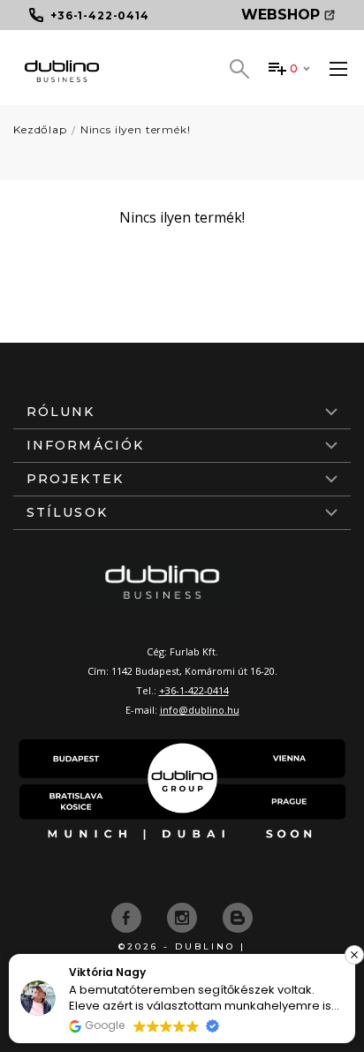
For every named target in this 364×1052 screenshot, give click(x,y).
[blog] (238, 916)
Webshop (280, 14)
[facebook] (128, 916)
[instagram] (184, 916)
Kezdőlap (40, 129)
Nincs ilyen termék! (135, 129)
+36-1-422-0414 (194, 690)
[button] (354, 955)
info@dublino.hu (199, 709)
